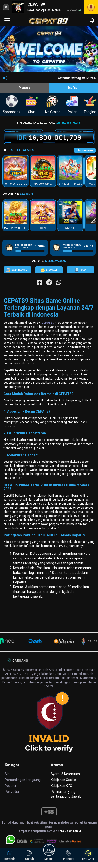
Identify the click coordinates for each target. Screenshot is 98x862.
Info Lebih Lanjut (70, 831)
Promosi (68, 859)
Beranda (9, 859)
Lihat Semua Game (85, 150)
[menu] (7, 20)
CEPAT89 (47, 322)
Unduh (29, 859)
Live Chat (88, 859)
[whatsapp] (58, 282)
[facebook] (39, 282)
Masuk (24, 88)
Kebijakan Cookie (63, 780)
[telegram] (49, 282)
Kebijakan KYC (61, 786)
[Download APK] (91, 7)
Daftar (73, 88)
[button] (90, 50)
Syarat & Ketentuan (65, 774)
